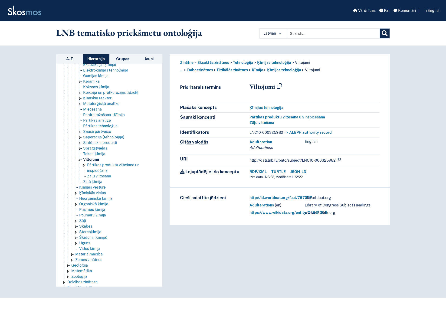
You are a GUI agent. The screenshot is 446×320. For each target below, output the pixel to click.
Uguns (84, 243)
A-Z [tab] (69, 59)
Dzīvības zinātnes (82, 282)
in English (432, 10)
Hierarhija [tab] (96, 59)
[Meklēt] (385, 33)
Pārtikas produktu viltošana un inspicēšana (287, 117)
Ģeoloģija (79, 265)
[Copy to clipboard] (279, 86)
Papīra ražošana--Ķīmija (104, 115)
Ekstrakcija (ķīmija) (99, 64)
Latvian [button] (270, 33)
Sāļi (82, 221)
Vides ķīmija (89, 248)
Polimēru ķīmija (92, 215)
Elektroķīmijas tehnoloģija (105, 70)
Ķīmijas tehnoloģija (274, 62)
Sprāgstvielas (95, 148)
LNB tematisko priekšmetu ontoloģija (129, 32)
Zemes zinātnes (88, 260)
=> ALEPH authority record (308, 132)
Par (386, 10)
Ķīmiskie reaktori (97, 98)
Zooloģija (79, 276)
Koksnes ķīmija (96, 87)
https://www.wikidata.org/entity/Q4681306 (288, 212)
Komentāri (406, 10)
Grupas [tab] (122, 59)
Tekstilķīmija (94, 154)
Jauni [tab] (149, 59)
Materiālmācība (89, 254)
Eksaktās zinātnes (213, 62)
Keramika (91, 81)
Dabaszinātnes (200, 70)
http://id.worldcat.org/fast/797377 (280, 198)
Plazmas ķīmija (92, 209)
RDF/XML (258, 172)
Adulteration (260, 142)
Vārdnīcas (366, 10)
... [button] (181, 70)
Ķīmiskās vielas (92, 193)
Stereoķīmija (90, 232)
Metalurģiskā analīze (101, 103)
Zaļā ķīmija (92, 182)
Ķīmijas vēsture (92, 187)
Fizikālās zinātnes (232, 70)
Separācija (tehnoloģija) (103, 137)
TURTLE (278, 172)
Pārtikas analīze (97, 120)
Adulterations (261, 205)
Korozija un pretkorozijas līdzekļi (111, 92)
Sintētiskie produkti (100, 142)
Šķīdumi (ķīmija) (93, 237)
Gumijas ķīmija (95, 76)
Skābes (85, 226)
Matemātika (81, 271)
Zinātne (186, 62)
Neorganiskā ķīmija (95, 198)
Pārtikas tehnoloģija (100, 126)
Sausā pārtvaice (97, 131)
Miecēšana (92, 109)
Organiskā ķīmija (93, 204)
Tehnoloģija (243, 62)
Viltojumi (91, 159)
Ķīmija (257, 70)
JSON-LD (298, 172)
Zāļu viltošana (99, 176)
